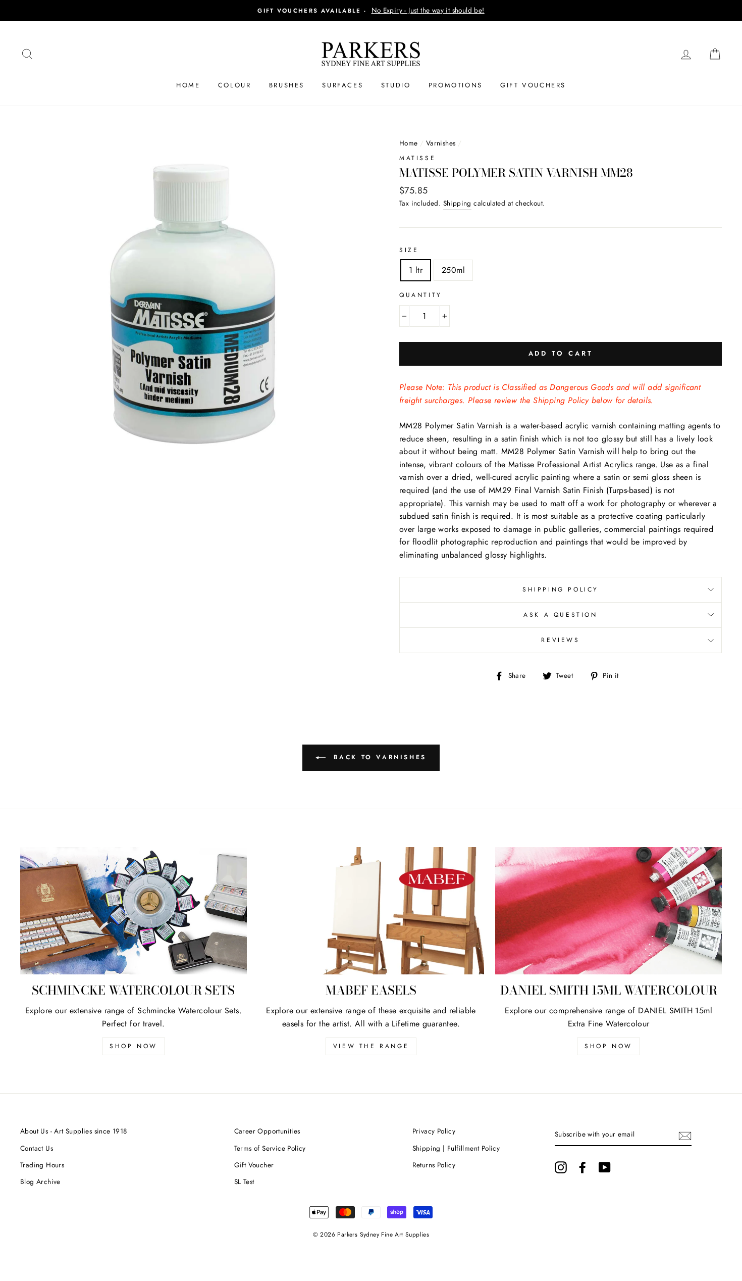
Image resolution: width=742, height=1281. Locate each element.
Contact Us (36, 1148)
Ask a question (560, 614)
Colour (234, 85)
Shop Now (133, 1046)
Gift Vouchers (533, 85)
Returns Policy (434, 1165)
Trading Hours (42, 1165)
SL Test (244, 1181)
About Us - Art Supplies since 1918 (73, 1131)
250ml (453, 270)
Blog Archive (40, 1181)
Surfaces (342, 85)
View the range (371, 1046)
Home (188, 85)
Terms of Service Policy (270, 1148)
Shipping (457, 203)
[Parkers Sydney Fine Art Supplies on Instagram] (561, 1167)
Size (408, 250)
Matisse (417, 158)
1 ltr (415, 270)
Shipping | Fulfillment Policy (456, 1148)
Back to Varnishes (378, 757)
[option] (371, 10)
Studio (396, 85)
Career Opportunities (267, 1131)
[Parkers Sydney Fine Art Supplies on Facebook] (582, 1167)
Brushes (286, 85)
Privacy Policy (434, 1131)
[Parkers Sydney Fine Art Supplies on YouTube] (605, 1167)
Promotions (456, 85)
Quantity (420, 295)
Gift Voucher (254, 1165)
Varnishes (441, 143)
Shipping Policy (560, 589)
